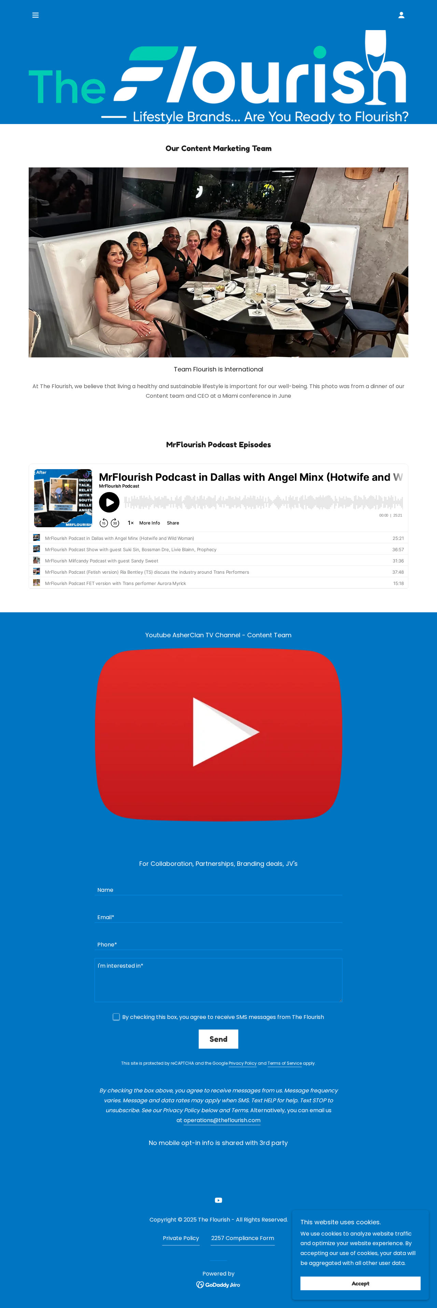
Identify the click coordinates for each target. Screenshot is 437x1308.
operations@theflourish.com (222, 1120)
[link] (218, 1200)
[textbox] (218, 885)
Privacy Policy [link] (243, 1063)
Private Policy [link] (181, 1238)
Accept (360, 1283)
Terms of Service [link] (285, 1063)
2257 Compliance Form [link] (242, 1238)
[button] (35, 15)
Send (218, 1039)
